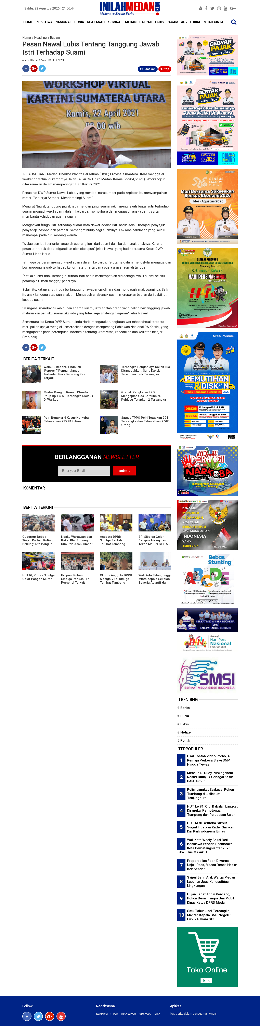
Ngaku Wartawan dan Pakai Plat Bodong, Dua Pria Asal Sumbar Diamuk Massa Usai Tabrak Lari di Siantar (77, 544)
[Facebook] (25, 68)
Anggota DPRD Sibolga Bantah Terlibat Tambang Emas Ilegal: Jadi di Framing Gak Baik (114, 544)
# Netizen (185, 732)
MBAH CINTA (213, 22)
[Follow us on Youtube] (61, 1016)
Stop (165, 69)
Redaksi (102, 1014)
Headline (40, 38)
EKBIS (159, 22)
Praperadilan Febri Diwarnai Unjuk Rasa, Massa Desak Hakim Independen (212, 865)
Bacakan (149, 69)
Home (26, 38)
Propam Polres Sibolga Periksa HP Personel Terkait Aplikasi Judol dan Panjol (75, 582)
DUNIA (79, 22)
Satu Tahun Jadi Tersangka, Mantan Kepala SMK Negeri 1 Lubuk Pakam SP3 (209, 915)
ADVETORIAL (191, 22)
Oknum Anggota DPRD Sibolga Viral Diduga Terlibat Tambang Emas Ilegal (116, 580)
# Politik (183, 740)
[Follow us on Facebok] (26, 1016)
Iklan (157, 1014)
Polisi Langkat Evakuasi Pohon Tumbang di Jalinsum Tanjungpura (210, 793)
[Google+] (34, 68)
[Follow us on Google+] (49, 1016)
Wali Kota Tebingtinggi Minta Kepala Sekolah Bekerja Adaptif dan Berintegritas (155, 580)
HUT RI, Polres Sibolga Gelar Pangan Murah (38, 577)
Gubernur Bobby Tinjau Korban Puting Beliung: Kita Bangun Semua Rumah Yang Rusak (37, 544)
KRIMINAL (114, 22)
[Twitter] (42, 68)
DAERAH (145, 22)
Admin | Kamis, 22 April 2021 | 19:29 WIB (43, 60)
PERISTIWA (44, 22)
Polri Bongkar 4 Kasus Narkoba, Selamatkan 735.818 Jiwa (67, 419)
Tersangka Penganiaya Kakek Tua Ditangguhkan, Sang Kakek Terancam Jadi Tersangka (145, 370)
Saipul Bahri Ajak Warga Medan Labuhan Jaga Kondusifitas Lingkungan (211, 881)
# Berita (183, 708)
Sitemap (145, 1014)
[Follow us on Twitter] (38, 1016)
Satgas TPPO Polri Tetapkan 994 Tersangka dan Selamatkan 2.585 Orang (145, 421)
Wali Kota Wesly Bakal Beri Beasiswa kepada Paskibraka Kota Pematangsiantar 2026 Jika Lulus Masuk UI (205, 846)
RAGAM (172, 22)
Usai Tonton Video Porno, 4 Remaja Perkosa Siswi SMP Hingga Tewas (208, 760)
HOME (28, 22)
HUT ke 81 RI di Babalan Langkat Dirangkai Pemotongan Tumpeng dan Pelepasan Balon (212, 810)
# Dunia (183, 716)
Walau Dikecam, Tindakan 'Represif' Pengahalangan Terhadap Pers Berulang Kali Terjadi (64, 372)
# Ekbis (183, 724)
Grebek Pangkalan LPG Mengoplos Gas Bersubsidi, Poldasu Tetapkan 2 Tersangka (143, 395)
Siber (114, 1014)
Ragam (55, 38)
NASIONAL (63, 22)
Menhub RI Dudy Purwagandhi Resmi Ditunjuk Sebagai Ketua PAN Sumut (210, 777)
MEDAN (130, 22)
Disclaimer (128, 1014)
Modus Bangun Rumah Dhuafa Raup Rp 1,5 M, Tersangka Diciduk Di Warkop (68, 395)
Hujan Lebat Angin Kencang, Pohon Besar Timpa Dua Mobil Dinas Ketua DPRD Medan (210, 898)
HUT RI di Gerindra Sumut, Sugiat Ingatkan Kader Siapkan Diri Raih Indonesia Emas (210, 827)
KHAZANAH (96, 22)
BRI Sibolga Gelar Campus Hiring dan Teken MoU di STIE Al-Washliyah (154, 542)
